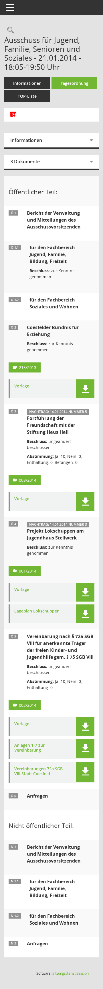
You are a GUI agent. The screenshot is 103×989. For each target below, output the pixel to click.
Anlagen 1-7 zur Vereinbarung (29, 748)
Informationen (27, 83)
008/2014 (27, 480)
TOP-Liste (27, 96)
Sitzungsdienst (70, 973)
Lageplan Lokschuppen (37, 611)
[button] (85, 388)
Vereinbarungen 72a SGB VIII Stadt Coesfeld (38, 771)
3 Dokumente (25, 161)
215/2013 (27, 367)
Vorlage (21, 386)
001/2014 (27, 571)
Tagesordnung (74, 83)
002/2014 (27, 705)
